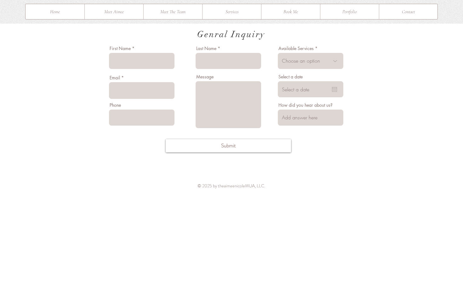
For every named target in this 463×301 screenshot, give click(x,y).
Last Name (206, 48)
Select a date (290, 77)
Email (115, 78)
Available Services (296, 48)
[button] (231, 11)
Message (205, 77)
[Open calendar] (334, 89)
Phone (115, 105)
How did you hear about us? (305, 105)
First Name (120, 48)
